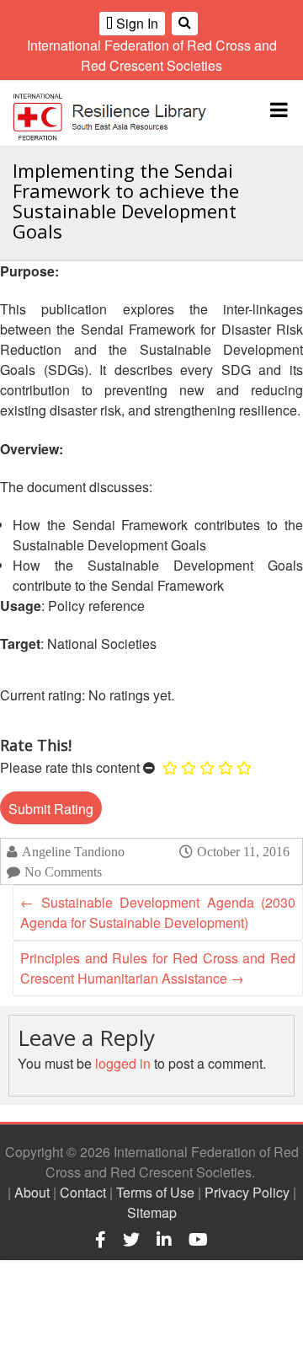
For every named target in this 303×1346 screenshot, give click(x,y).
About (32, 1192)
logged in (123, 1063)
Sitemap (152, 1212)
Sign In (135, 23)
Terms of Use (155, 1192)
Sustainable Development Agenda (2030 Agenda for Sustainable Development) (157, 912)
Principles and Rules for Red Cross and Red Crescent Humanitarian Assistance (157, 968)
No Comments (63, 872)
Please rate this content (70, 767)
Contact (83, 1192)
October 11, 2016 (243, 851)
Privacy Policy (247, 1192)
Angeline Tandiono (73, 852)
